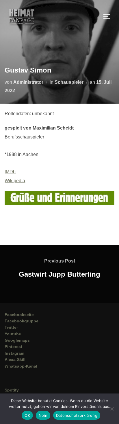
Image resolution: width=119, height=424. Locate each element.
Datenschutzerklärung (76, 415)
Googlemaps (17, 340)
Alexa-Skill (15, 359)
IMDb (10, 171)
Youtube (13, 334)
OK (27, 415)
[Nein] (112, 409)
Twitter (11, 327)
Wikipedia (15, 180)
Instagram (14, 353)
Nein (43, 415)
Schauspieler (69, 82)
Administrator (28, 82)
